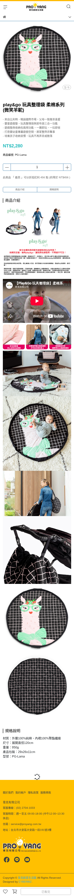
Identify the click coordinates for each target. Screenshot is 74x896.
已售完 (46, 891)
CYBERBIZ (25, 881)
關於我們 (8, 792)
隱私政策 (33, 792)
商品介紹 (19, 189)
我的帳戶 (20, 792)
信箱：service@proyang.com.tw (22, 824)
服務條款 (45, 792)
